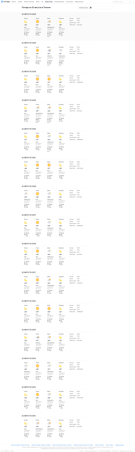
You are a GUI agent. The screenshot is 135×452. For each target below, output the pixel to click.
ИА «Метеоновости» (130, 451)
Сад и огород (109, 445)
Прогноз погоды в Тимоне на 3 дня (20, 445)
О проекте (82, 451)
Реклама (12, 451)
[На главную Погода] (6, 1)
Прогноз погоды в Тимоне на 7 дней (62, 445)
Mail (2, 451)
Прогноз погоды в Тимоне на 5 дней (41, 445)
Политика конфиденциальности (91, 451)
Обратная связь (115, 451)
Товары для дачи (119, 445)
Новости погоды (99, 445)
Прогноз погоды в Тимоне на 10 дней (83, 445)
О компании (6, 451)
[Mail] (2, 1)
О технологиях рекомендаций (105, 451)
